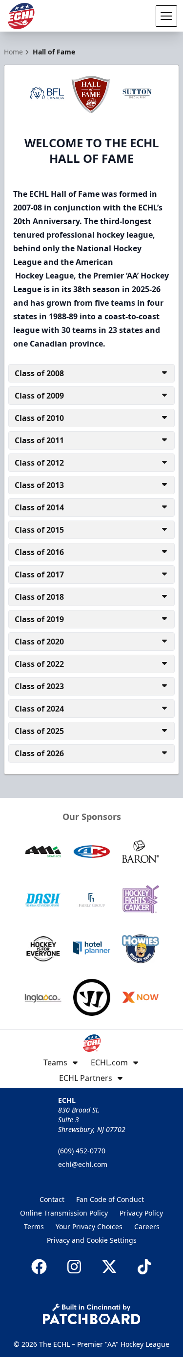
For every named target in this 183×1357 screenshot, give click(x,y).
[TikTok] (144, 1266)
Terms (34, 1226)
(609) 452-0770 (81, 1150)
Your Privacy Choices (89, 1226)
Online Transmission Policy (64, 1213)
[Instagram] (74, 1266)
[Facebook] (39, 1266)
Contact (52, 1199)
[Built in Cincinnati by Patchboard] (92, 1314)
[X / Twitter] (109, 1266)
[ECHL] (21, 16)
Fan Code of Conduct (110, 1199)
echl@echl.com (82, 1164)
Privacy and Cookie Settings (92, 1240)
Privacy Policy (141, 1213)
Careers (147, 1226)
